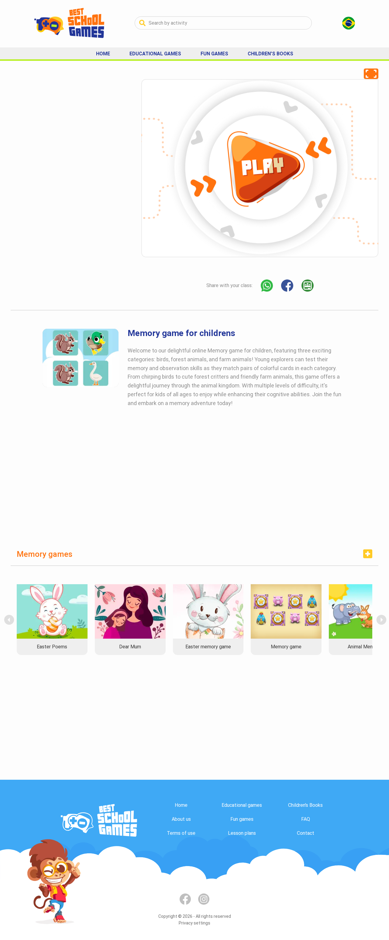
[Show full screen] (371, 73)
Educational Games (155, 54)
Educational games (242, 805)
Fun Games (214, 54)
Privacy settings (194, 923)
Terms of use (181, 833)
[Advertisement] (56, 170)
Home (103, 54)
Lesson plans (242, 833)
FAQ (305, 819)
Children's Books (270, 54)
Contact (305, 833)
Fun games (241, 819)
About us (181, 819)
